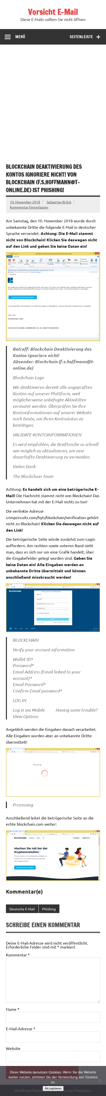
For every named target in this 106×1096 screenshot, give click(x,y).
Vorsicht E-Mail (53, 11)
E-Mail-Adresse (20, 1029)
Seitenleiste (81, 36)
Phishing (49, 909)
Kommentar (18, 955)
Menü (20, 36)
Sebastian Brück (59, 202)
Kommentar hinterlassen (29, 207)
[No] (99, 1081)
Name (12, 1009)
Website (13, 1048)
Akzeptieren (53, 1088)
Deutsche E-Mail (22, 909)
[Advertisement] (53, 100)
